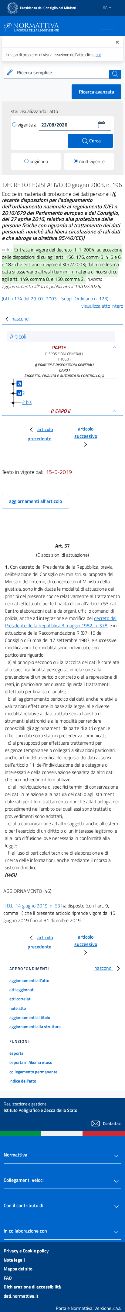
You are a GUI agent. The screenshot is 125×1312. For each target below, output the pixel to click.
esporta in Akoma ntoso (30, 1062)
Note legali (14, 1259)
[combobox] (62, 73)
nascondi (20, 318)
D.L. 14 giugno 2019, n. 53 (33, 905)
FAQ (8, 1277)
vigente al (28, 124)
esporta (16, 1053)
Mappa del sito (18, 1268)
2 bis (27, 402)
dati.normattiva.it (21, 1295)
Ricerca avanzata (96, 91)
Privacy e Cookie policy (26, 1250)
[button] (101, 125)
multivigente (92, 161)
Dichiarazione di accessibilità (32, 1286)
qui (98, 54)
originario (39, 161)
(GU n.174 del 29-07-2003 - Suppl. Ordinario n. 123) (55, 298)
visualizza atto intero (102, 306)
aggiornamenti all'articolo (35, 501)
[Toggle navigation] (107, 26)
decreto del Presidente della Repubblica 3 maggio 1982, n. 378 (61, 621)
